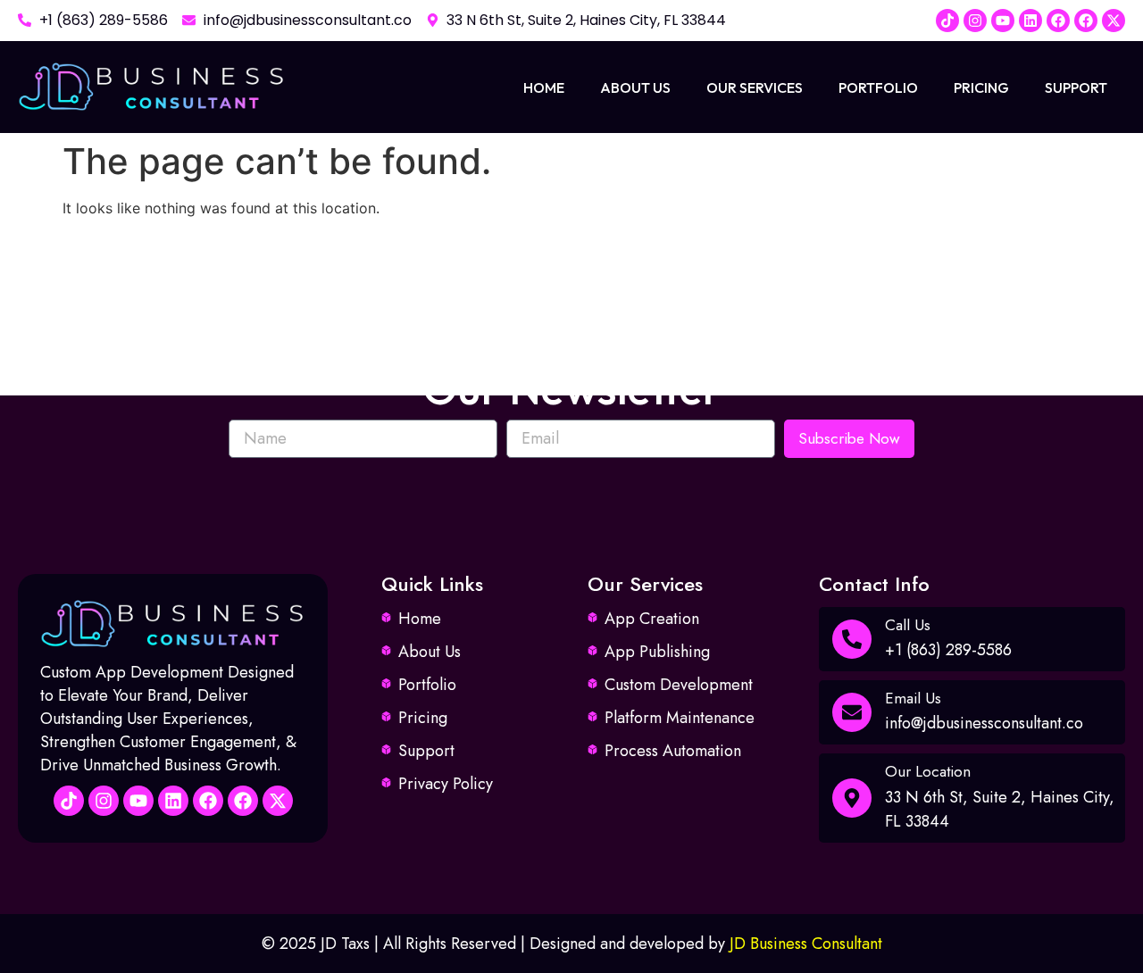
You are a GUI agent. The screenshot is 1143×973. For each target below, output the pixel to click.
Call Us (907, 625)
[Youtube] (1002, 20)
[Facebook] (1058, 20)
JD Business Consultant (806, 943)
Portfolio (878, 87)
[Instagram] (975, 20)
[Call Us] (852, 639)
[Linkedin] (1030, 20)
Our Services (754, 87)
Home (543, 87)
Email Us (913, 698)
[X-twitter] (1113, 20)
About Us (635, 87)
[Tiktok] (947, 20)
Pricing (981, 87)
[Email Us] (852, 712)
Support (1076, 87)
